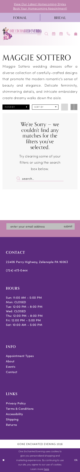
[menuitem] (20, 17)
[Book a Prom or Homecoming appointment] (61, 33)
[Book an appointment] (54, 33)
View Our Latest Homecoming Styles (40, 4)
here (46, 469)
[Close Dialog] (3, 460)
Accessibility (14, 414)
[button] (76, 33)
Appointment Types (20, 356)
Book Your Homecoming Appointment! (40, 8)
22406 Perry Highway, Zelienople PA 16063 (37, 262)
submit (68, 226)
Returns (11, 425)
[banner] (22, 33)
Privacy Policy (16, 403)
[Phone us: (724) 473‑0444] (68, 33)
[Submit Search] (19, 178)
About (10, 361)
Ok (76, 460)
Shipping (12, 419)
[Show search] (46, 33)
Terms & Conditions (20, 408)
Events (10, 366)
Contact (11, 372)
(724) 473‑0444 (16, 270)
